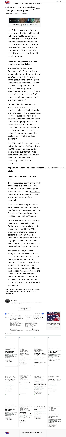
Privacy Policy (27, 433)
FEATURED (17, 322)
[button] (57, 1)
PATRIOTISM (18, 325)
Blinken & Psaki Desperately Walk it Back (25, 413)
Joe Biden (36, 289)
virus (34, 291)
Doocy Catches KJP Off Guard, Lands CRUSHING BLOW (39, 408)
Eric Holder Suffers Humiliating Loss (9, 352)
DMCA (23, 433)
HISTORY (25, 376)
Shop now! (55, 325)
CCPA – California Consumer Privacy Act (29, 432)
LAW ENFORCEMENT (33, 322)
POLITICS (11, 326)
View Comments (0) (24, 309)
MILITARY (21, 378)
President (23, 291)
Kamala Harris (9, 291)
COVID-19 (12, 289)
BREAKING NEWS (51, 348)
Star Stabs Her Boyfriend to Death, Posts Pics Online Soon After (40, 354)
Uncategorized (12, 377)
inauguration (19, 289)
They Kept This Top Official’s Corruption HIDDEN (24, 354)
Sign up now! (27, 25)
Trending (35, 351)
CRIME (16, 321)
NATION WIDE (19, 323)
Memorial (16, 291)
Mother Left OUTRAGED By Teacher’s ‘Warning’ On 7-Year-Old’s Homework (54, 381)
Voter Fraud (18, 327)
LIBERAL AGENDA (13, 323)
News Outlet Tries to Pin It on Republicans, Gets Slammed (54, 416)
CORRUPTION (12, 321)
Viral (39, 351)
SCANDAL (16, 326)
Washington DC (9, 293)
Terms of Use (39, 432)
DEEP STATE (12, 322)
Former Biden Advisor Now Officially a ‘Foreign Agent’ (40, 384)
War (25, 380)
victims (29, 291)
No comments (24, 13)
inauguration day (28, 289)
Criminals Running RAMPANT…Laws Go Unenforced (10, 409)
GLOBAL (27, 322)
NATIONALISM (12, 325)
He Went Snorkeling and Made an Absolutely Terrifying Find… (10, 381)
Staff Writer (14, 300)
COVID (7, 289)
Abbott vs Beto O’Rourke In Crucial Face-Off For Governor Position (54, 351)
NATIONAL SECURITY (14, 324)
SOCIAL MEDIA (12, 327)
